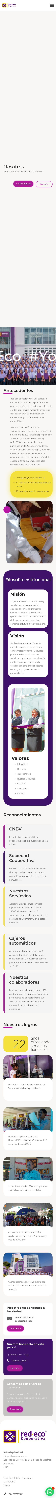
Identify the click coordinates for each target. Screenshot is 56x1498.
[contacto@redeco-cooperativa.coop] (11, 1318)
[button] (49, 1491)
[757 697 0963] (9, 1360)
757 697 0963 (19, 1360)
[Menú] (52, 5)
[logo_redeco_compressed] (9, 5)
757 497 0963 (15, 1493)
